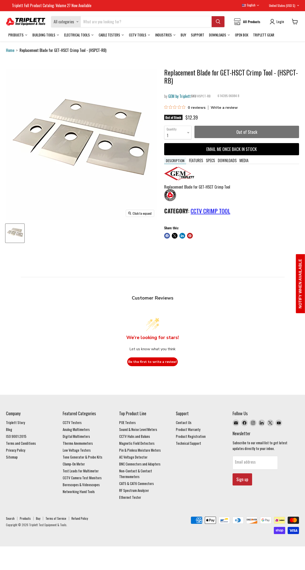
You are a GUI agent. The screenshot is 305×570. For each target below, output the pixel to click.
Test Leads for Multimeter (81, 470)
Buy (38, 518)
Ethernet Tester (130, 497)
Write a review (224, 107)
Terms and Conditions (21, 443)
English (250, 5)
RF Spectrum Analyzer (134, 490)
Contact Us (183, 422)
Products (25, 518)
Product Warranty (188, 429)
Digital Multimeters (76, 436)
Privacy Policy (15, 450)
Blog (9, 429)
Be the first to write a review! (152, 362)
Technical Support (188, 443)
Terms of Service (56, 518)
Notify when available (300, 284)
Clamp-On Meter (74, 463)
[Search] (218, 21)
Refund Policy (79, 518)
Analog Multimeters (76, 429)
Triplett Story (15, 422)
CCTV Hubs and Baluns (134, 436)
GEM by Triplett (179, 96)
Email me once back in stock (231, 149)
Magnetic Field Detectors (136, 443)
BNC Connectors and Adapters (139, 463)
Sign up (242, 479)
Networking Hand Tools (79, 491)
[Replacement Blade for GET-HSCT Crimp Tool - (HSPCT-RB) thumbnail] (14, 233)
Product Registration (191, 436)
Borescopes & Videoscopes (81, 484)
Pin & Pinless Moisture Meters (140, 450)
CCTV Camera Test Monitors (82, 477)
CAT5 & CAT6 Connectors (136, 483)
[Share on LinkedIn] (182, 236)
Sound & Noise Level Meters (138, 429)
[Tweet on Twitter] (175, 236)
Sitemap (12, 457)
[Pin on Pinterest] (190, 236)
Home (10, 50)
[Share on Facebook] (167, 236)
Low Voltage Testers (77, 450)
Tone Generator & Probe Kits (82, 457)
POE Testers (127, 422)
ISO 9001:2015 (16, 436)
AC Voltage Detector (133, 457)
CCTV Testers (72, 422)
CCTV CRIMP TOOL (210, 210)
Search (10, 518)
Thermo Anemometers (78, 443)
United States (282, 5)
